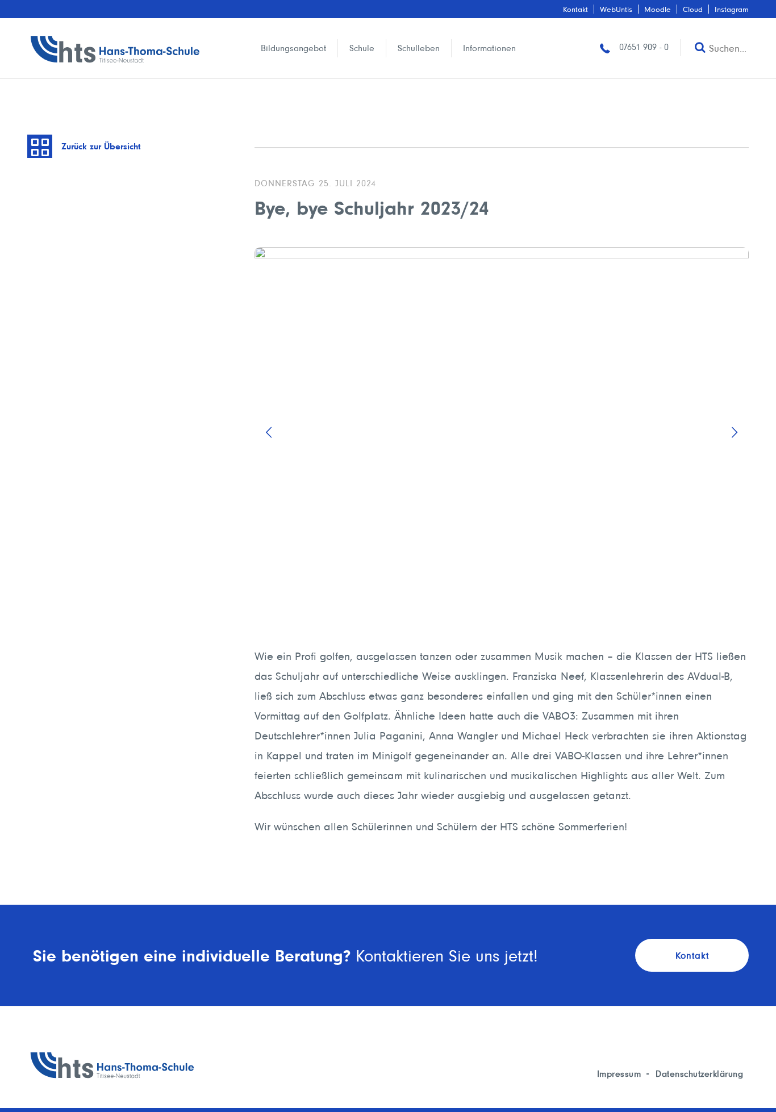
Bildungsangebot (293, 48)
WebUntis (616, 9)
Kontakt (575, 9)
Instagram (732, 9)
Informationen (489, 48)
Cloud (693, 9)
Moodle (657, 9)
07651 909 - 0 (642, 46)
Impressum (619, 1073)
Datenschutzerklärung (699, 1073)
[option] (502, 432)
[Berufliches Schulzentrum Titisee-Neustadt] (115, 48)
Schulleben (419, 48)
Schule (361, 48)
